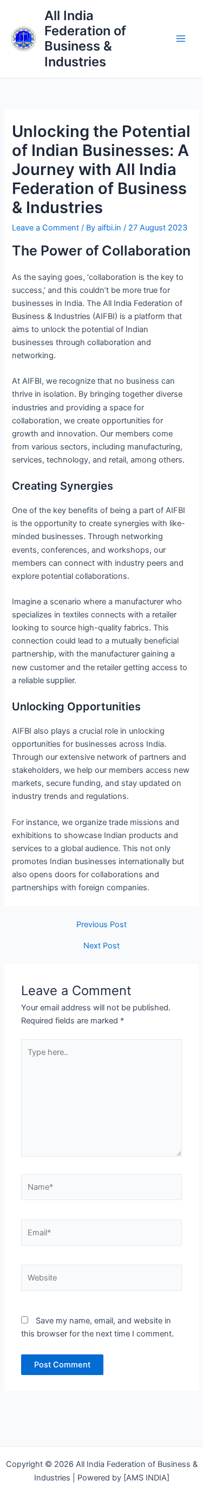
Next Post (101, 946)
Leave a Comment (45, 228)
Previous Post (101, 925)
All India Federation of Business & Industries (85, 39)
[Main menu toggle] (180, 39)
